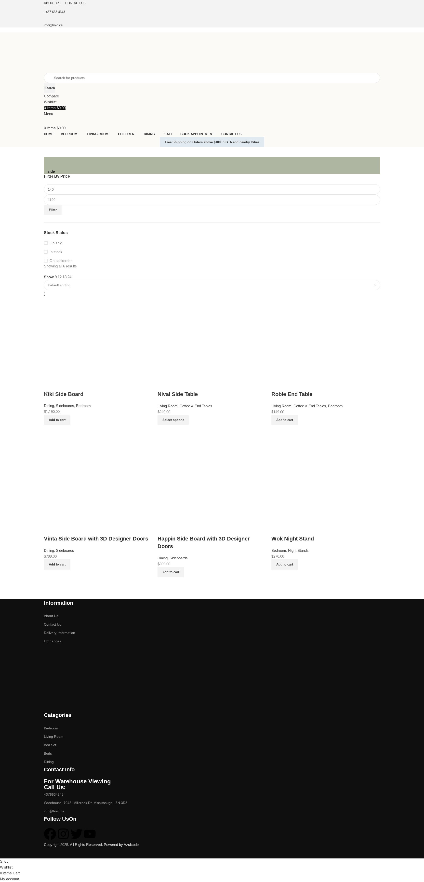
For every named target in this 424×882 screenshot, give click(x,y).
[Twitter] (76, 834)
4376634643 (54, 794)
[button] (284, 564)
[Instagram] (63, 834)
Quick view (291, 576)
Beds (48, 753)
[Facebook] (50, 834)
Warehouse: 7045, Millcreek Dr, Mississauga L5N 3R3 (85, 803)
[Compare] (277, 576)
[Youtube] (90, 834)
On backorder (61, 261)
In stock (56, 252)
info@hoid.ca (54, 811)
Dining (49, 762)
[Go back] (54, 163)
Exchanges (52, 641)
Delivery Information (59, 633)
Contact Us (52, 624)
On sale (56, 243)
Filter (53, 210)
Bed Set (50, 745)
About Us (51, 616)
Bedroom (51, 728)
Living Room (53, 736)
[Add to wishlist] (277, 529)
